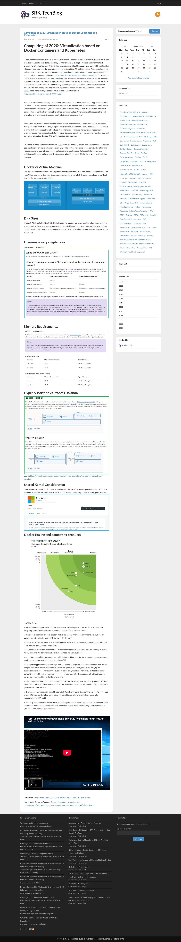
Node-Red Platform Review (79, 867)
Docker (129, 149)
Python (137, 207)
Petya (127, 203)
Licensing (136, 112)
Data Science (135, 145)
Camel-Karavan (129, 137)
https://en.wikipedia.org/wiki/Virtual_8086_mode (42, 94)
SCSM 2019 (144, 215)
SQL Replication (125, 223)
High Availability (150, 161)
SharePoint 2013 (126, 219)
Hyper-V (143, 169)
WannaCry (141, 235)
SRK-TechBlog (46, 13)
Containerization (136, 141)
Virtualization (124, 235)
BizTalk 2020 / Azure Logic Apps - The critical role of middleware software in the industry (88, 875)
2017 (121, 298)
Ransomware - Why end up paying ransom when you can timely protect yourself (89, 899)
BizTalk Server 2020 (148, 133)
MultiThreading (137, 195)
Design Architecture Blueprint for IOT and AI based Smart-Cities (88, 841)
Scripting (129, 215)
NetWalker (123, 199)
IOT (151, 174)
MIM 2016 (134, 190)
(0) (108, 39)
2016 (121, 294)
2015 (121, 290)
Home (24, 3)
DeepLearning (147, 145)
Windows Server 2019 (146, 244)
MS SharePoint (125, 195)
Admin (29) (128, 345)
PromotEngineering (126, 207)
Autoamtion (141, 128)
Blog (56, 39)
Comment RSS (26, 929)
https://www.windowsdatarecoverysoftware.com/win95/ (76, 75)
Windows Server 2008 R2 (129, 244)
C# (121, 137)
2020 (121, 311)
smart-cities (137, 219)
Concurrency (124, 141)
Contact (40, 3)
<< (125, 46)
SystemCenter (125, 227)
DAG (154, 141)
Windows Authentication (128, 239)
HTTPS (136, 169)
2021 (121, 315)
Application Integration (128, 124)
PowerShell (134, 203)
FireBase (138, 157)
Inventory (145, 174)
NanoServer (148, 195)
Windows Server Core (127, 248)
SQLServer (137, 223)
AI (155, 116)
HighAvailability (125, 165)
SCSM (136, 215)
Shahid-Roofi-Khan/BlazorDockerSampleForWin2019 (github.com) (64, 797)
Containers (147, 141)
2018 (121, 302)
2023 (121, 324)
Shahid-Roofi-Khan (45, 39)
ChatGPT (139, 137)
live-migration (132, 182)
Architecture (142, 124)
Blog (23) (124, 93)
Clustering (147, 137)
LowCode (144, 112)
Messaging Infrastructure (142, 186)
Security (153, 215)
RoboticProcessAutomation (138, 211)
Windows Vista (142, 248)
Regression (124, 211)
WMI (150, 248)
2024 (121, 328)
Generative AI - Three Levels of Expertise (84, 823)
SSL (144, 223)
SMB (144, 219)
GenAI (145, 157)
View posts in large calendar (138, 78)
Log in (158, 3)
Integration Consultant (130, 173)
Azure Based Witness (127, 133)
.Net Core (149, 116)
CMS (154, 137)
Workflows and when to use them (33, 823)
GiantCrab (134, 161)
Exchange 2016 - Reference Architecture (36, 843)
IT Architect (124, 178)
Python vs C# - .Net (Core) (78, 883)
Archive (31, 3)
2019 (121, 307)
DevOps (122, 149)
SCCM (122, 215)
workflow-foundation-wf (137, 252)
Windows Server (144, 239)
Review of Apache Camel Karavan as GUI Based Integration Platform (87, 851)
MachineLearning (126, 186)
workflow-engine (138, 116)
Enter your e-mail (124, 829)
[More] (49, 826)
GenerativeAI (124, 161)
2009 (121, 286)
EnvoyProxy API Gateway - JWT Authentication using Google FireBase (89, 831)
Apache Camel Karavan (140, 120)
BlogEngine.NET (101, 939)
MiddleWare (124, 190)
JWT (139, 178)
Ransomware (146, 207)
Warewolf (150, 235)
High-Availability (137, 165)
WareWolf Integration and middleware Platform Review (89, 860)
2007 (121, 281)
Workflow (123, 252)
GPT (141, 161)
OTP (121, 203)
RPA (151, 211)
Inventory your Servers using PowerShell (36, 853)
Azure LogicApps (126, 112)
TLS (148, 227)
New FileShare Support (137, 199)
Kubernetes (147, 178)
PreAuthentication (146, 203)
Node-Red (151, 198)
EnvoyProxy (135, 153)
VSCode (133, 235)
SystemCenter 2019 (138, 227)
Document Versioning (141, 149)
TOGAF (154, 227)
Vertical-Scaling (145, 231)
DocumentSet (124, 153)
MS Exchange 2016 (146, 190)
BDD (138, 133)
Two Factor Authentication (129, 231)
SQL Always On (125, 116)
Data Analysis (124, 145)
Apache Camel (125, 120)
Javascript (133, 178)
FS (123, 939)
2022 (121, 319)
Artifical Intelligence (127, 128)
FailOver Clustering (126, 157)
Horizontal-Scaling (126, 169)
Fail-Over (144, 153)
